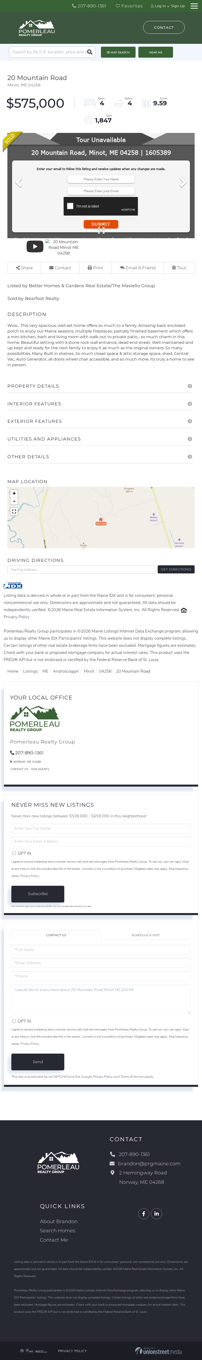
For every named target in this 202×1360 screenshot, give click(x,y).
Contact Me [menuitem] (54, 1240)
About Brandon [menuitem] (59, 1221)
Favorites (131, 5)
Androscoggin (66, 671)
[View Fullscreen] (14, 511)
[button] (89, 52)
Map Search (120, 52)
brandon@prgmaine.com (149, 1164)
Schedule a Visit (146, 935)
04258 (105, 671)
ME (45, 671)
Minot (89, 671)
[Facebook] (143, 1213)
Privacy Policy (17, 617)
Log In (160, 6)
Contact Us (19, 769)
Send (38, 1062)
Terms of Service (132, 1077)
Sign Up (178, 6)
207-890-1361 (91, 5)
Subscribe (38, 893)
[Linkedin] (156, 1213)
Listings (30, 671)
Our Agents (40, 769)
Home (12, 671)
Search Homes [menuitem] (57, 1230)
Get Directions (176, 569)
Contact (164, 27)
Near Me (155, 52)
